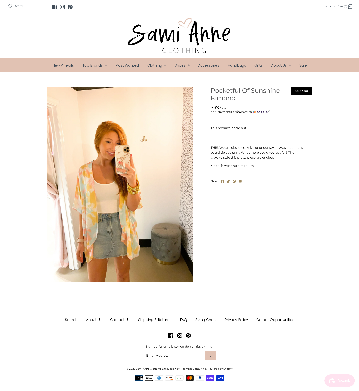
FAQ (183, 319)
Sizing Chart (205, 319)
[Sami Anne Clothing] (179, 20)
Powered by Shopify (220, 368)
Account (329, 6)
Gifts (258, 65)
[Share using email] (240, 181)
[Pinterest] (70, 7)
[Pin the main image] (234, 181)
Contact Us (120, 319)
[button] (241, 112)
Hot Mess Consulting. (193, 368)
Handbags (237, 65)
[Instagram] (62, 7)
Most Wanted (127, 65)
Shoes (182, 65)
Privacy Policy (236, 319)
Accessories (208, 65)
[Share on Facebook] (222, 181)
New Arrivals (63, 65)
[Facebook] (54, 7)
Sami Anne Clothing (148, 368)
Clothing (156, 65)
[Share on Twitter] (228, 181)
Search (71, 319)
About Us (281, 65)
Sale (303, 65)
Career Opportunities (275, 319)
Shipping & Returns (154, 319)
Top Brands (94, 65)
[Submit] (210, 355)
